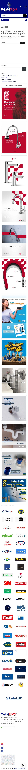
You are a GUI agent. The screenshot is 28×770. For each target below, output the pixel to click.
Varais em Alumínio (6, 79)
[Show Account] (20, 6)
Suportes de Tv (5, 77)
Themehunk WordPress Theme (19, 768)
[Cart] (26, 6)
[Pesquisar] (24, 69)
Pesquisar (4, 65)
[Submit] (25, 15)
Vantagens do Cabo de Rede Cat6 (9, 75)
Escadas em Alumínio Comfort (9, 81)
